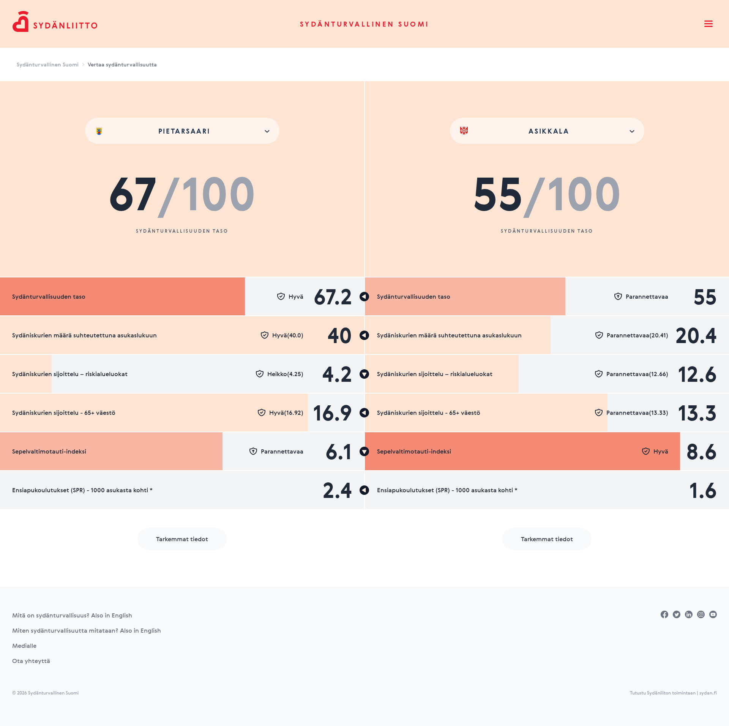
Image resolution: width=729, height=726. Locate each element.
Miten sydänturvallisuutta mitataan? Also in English (86, 630)
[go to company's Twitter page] (676, 614)
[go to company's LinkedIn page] (689, 614)
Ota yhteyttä (31, 661)
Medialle (24, 645)
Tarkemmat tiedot (182, 539)
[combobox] (182, 131)
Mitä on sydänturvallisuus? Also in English (72, 615)
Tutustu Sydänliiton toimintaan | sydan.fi (673, 693)
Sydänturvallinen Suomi (364, 23)
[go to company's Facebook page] (664, 614)
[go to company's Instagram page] (701, 614)
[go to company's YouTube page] (713, 614)
